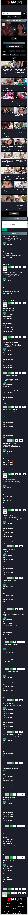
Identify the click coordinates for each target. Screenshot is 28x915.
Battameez (12, 51)
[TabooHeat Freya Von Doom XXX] (15, 132)
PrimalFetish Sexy (7, 133)
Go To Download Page (13, 46)
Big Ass (20, 76)
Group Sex (4, 73)
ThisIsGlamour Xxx (7, 191)
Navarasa (17, 162)
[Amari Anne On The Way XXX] (4, 149)
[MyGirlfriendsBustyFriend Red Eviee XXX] (20, 71)
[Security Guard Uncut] (15, 87)
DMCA (7, 906)
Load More (14, 213)
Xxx (6, 103)
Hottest (13, 58)
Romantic (16, 54)
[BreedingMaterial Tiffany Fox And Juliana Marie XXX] (2, 164)
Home (7, 7)
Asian (10, 193)
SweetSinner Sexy (7, 206)
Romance (23, 54)
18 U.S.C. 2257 (20, 906)
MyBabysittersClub (7, 72)
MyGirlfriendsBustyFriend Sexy (20, 73)
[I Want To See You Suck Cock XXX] (4, 178)
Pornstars (20, 7)
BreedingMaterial (6, 163)
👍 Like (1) (13, 38)
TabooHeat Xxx (19, 132)
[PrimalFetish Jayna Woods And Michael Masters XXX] (3, 133)
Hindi (23, 51)
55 (24, 893)
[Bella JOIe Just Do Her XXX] (17, 149)
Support (14, 908)
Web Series (5, 54)
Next (5, 269)
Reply (4, 243)
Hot (11, 54)
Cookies (8, 903)
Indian (18, 51)
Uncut (17, 87)
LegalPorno (18, 191)
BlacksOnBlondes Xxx (7, 88)
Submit (4, 229)
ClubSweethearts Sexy (20, 205)
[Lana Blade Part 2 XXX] (17, 176)
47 (24, 267)
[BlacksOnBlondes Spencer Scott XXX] (2, 88)
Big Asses (6, 193)
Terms (20, 903)
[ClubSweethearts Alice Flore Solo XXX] (15, 205)
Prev (5, 267)
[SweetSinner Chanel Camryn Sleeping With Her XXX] (3, 206)
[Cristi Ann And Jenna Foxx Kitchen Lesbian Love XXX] (16, 103)
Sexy (9, 118)
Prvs (3, 90)
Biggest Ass (9, 73)
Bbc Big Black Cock (20, 74)
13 (24, 474)
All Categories (14, 9)
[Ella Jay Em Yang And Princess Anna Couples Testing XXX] (4, 118)
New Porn (13, 7)
